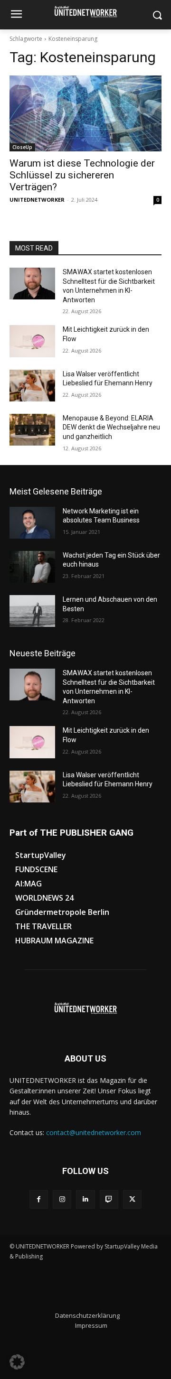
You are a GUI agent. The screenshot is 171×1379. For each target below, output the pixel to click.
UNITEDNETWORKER (37, 199)
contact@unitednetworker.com (93, 1132)
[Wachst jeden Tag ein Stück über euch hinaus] (32, 567)
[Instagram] (62, 1199)
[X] (132, 1199)
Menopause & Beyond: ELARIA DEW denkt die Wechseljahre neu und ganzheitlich (111, 427)
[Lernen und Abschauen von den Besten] (32, 611)
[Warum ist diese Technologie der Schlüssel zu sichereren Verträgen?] (86, 113)
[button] (17, 1362)
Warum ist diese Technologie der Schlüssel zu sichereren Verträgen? (82, 175)
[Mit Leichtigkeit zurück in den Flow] (32, 341)
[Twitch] (109, 1199)
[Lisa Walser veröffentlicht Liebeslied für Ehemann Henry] (32, 385)
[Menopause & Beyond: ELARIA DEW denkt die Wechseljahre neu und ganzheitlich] (32, 430)
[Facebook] (38, 1199)
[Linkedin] (85, 1199)
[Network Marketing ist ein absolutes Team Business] (32, 523)
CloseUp (22, 147)
